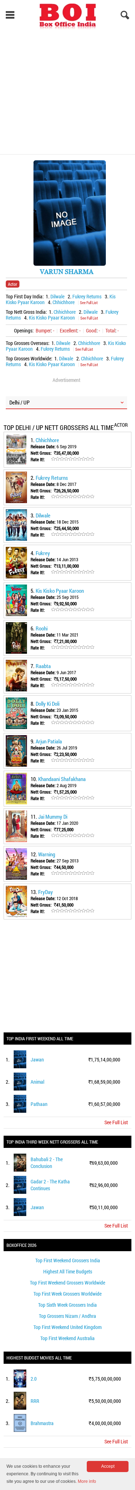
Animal (37, 1081)
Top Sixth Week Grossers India (67, 1304)
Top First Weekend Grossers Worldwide (67, 1282)
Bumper (43, 330)
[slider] (72, 459)
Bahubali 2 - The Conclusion (47, 1162)
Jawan (37, 1059)
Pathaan (39, 1104)
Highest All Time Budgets (67, 1271)
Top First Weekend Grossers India (67, 1260)
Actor (12, 284)
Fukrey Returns (87, 296)
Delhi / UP (19, 402)
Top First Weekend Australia (67, 1338)
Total (110, 330)
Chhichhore (64, 302)
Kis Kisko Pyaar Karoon (52, 317)
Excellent (68, 330)
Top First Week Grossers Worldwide (67, 1293)
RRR (35, 1400)
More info (87, 1481)
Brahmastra (42, 1423)
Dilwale (57, 296)
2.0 (34, 1378)
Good (91, 330)
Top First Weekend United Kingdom (67, 1327)
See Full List (89, 302)
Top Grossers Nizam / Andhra (67, 1315)
